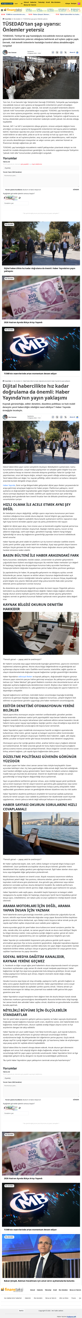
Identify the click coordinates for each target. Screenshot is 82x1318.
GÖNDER (76, 190)
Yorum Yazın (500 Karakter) (12, 172)
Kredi (48, 2)
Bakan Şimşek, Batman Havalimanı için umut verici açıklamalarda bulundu (39, 1281)
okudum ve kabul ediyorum (23, 190)
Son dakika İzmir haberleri (13, 1298)
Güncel (26, 2)
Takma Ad (6, 162)
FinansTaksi (8, 19)
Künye (68, 3)
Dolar (28, 9)
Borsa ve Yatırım (30, 5)
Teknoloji (41, 2)
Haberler (33, 2)
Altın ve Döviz (63, 1298)
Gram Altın (75, 9)
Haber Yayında (9, 485)
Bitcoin (64, 9)
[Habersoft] (71, 1316)
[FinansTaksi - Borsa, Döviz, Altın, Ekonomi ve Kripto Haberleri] (12, 1290)
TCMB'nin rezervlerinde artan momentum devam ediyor (30, 373)
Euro (39, 9)
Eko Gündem (55, 2)
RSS (22, 1311)
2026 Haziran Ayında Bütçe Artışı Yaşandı (23, 322)
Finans (74, 1298)
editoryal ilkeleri (25, 676)
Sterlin (50, 9)
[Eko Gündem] (41, 243)
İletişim (73, 3)
